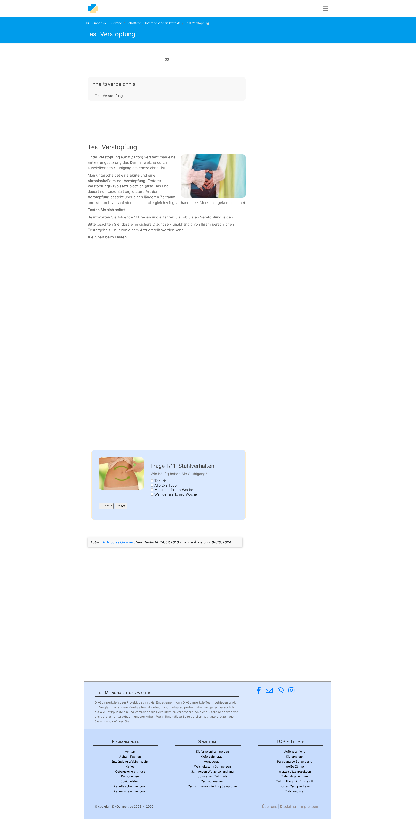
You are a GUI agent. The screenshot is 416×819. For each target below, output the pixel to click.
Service (116, 23)
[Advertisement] (167, 118)
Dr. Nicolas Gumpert (118, 542)
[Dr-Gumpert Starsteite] (93, 8)
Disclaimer (288, 806)
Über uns (269, 806)
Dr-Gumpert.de (96, 23)
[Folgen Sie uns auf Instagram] (291, 690)
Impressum (309, 806)
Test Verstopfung (109, 96)
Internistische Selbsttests (162, 23)
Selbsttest (134, 23)
